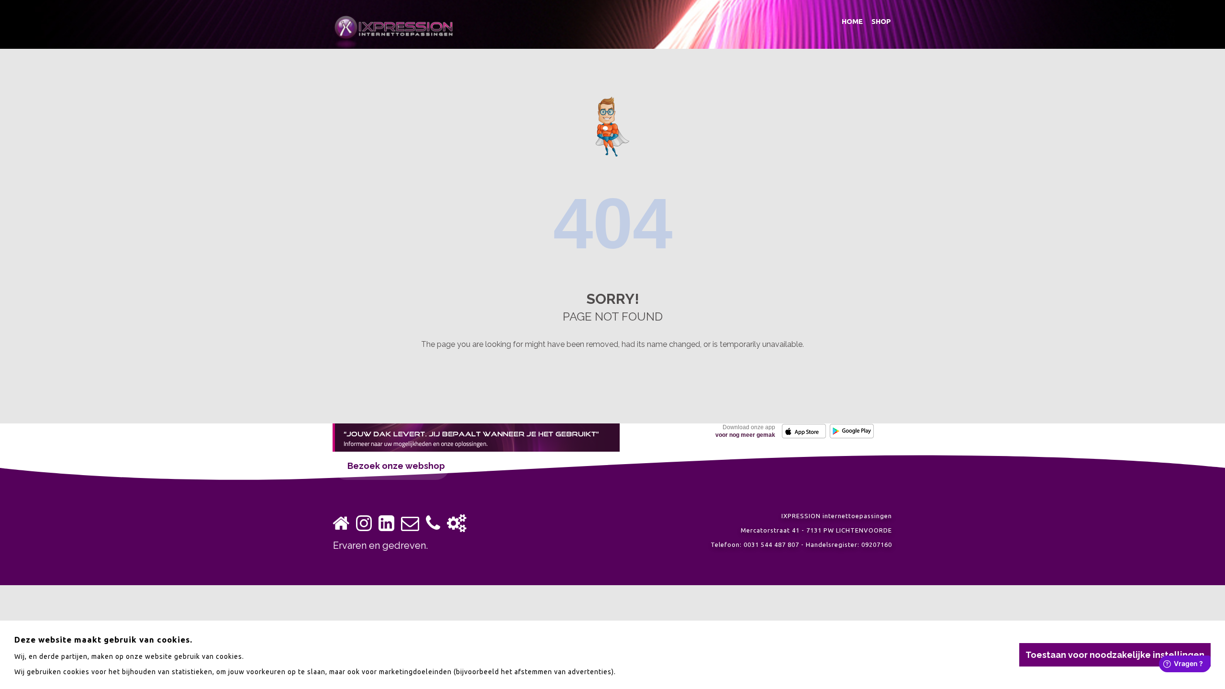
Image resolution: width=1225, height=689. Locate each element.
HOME (852, 21)
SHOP (881, 21)
